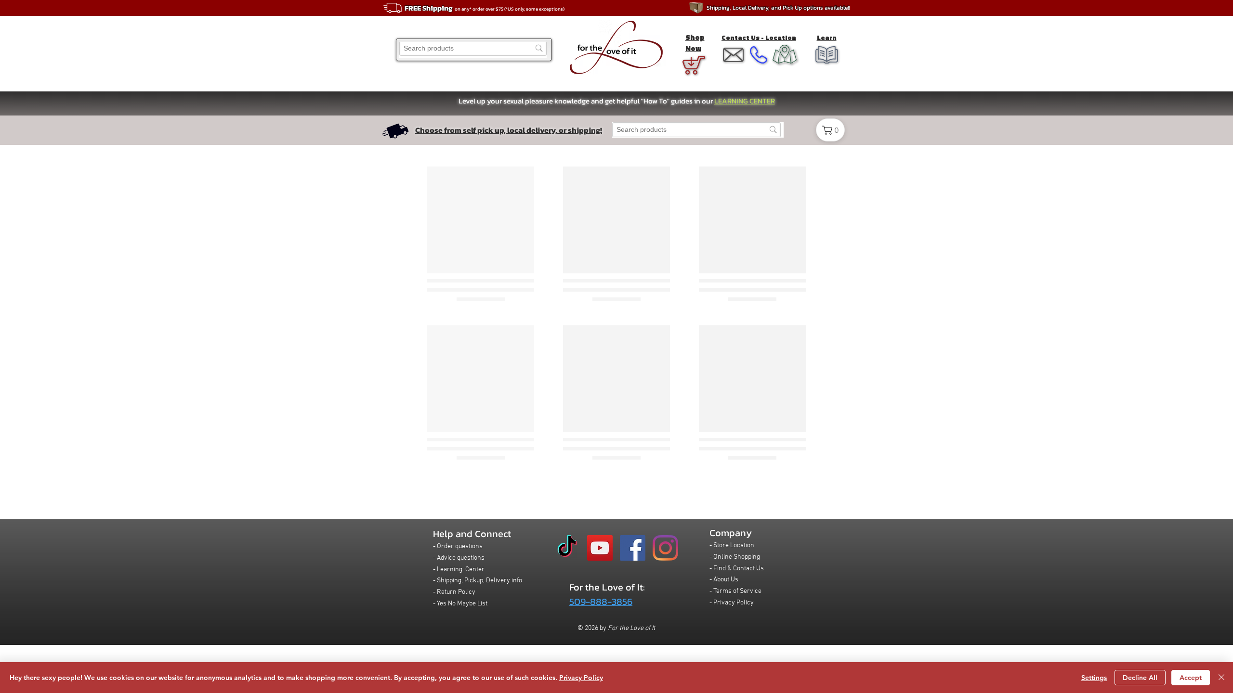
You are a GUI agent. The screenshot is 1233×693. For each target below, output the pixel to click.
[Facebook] (632, 548)
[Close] (1221, 677)
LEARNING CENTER (744, 100)
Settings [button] (1094, 677)
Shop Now (695, 43)
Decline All (1140, 677)
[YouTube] (600, 548)
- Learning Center (459, 569)
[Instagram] (665, 548)
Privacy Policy (581, 677)
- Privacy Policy (731, 603)
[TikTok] (567, 548)
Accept (1191, 677)
